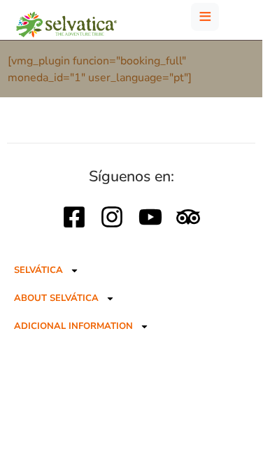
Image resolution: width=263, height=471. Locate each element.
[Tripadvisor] (188, 217)
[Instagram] (112, 217)
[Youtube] (150, 217)
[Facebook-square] (74, 217)
